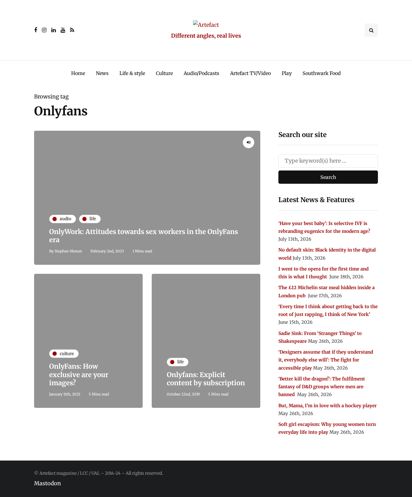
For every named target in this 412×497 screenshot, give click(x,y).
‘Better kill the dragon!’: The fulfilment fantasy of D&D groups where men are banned (321, 387)
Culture (164, 73)
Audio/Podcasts (201, 73)
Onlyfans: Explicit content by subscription (206, 378)
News (102, 73)
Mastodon (47, 483)
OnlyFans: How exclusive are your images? (78, 374)
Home (78, 73)
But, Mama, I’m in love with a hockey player (327, 405)
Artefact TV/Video (250, 73)
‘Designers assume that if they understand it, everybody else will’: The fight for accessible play (325, 360)
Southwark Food (322, 73)
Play (287, 73)
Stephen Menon (68, 251)
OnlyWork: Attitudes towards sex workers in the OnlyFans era (143, 235)
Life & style (132, 73)
